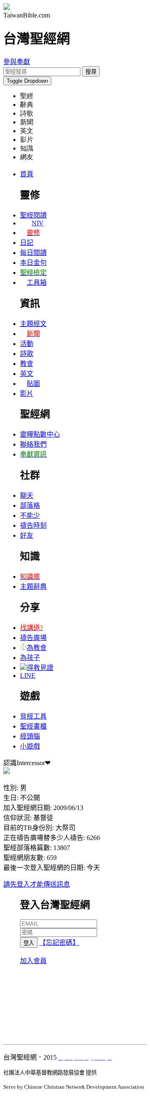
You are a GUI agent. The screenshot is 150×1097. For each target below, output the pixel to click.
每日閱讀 (33, 252)
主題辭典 (33, 586)
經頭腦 (30, 736)
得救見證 (40, 667)
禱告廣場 (33, 637)
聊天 (26, 495)
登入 (28, 943)
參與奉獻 (16, 61)
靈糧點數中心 (40, 434)
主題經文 (33, 323)
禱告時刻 (33, 525)
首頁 (26, 174)
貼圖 (33, 383)
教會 (26, 363)
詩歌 (26, 353)
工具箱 (37, 282)
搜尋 (90, 72)
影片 (26, 393)
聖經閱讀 (33, 215)
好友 (26, 535)
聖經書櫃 (33, 726)
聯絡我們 (33, 444)
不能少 (30, 515)
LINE (27, 675)
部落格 (30, 505)
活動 (26, 343)
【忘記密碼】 (59, 942)
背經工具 (33, 716)
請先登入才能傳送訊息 (36, 884)
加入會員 (33, 960)
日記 (26, 242)
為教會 (37, 647)
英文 (26, 373)
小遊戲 (30, 746)
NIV (38, 223)
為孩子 (30, 657)
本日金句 (33, 262)
